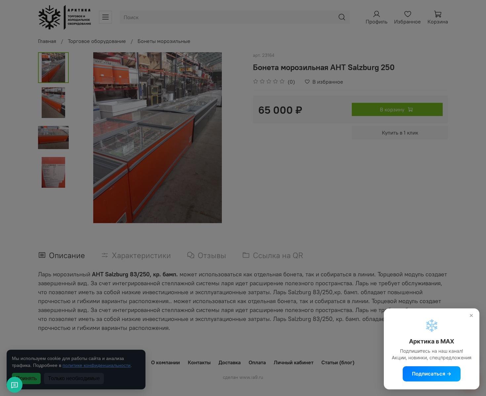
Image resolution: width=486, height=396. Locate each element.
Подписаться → (431, 374)
